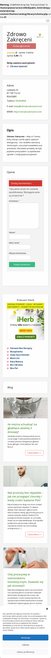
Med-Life (15, 358)
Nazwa (12, 232)
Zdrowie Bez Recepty (21, 348)
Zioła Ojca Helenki (19, 354)
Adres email (14, 243)
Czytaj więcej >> (34, 453)
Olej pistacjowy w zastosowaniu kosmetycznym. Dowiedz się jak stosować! (25, 579)
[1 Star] (7, 53)
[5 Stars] (14, 53)
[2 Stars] (9, 53)
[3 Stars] (11, 53)
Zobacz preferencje (25, 652)
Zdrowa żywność (18, 66)
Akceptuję (25, 637)
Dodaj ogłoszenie (21, 46)
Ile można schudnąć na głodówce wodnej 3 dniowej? (22, 428)
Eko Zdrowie (16, 364)
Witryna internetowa (17, 253)
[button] (47, 609)
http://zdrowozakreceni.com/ (28, 111)
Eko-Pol (14, 368)
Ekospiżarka (16, 351)
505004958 (20, 100)
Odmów (25, 644)
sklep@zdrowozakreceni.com (28, 106)
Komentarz (14, 201)
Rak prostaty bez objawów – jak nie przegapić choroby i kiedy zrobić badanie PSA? (25, 496)
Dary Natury (16, 361)
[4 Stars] (12, 53)
